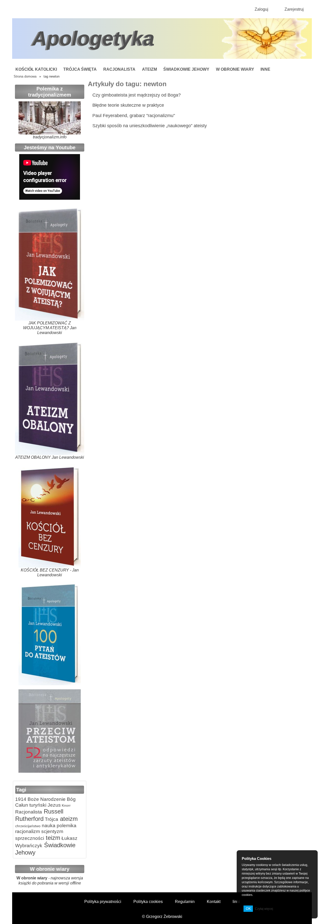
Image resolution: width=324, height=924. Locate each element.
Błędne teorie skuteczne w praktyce (128, 105)
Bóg (71, 799)
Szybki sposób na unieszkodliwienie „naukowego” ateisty (149, 125)
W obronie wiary (235, 69)
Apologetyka (93, 38)
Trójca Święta (80, 69)
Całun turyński (30, 805)
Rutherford (29, 818)
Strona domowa (25, 76)
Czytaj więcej (264, 909)
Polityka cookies (148, 901)
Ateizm (149, 69)
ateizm (68, 818)
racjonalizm (27, 831)
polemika (65, 825)
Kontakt (213, 901)
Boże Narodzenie (46, 799)
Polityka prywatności (102, 901)
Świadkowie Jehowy (186, 69)
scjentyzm (51, 831)
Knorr (66, 805)
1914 (20, 799)
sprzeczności (29, 838)
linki (236, 901)
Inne (265, 69)
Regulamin (185, 901)
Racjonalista (119, 69)
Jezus (53, 805)
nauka (47, 825)
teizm (52, 837)
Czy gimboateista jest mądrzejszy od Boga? (136, 95)
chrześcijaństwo (27, 826)
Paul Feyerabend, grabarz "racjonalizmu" (133, 115)
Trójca (51, 819)
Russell (52, 811)
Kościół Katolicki (36, 69)
